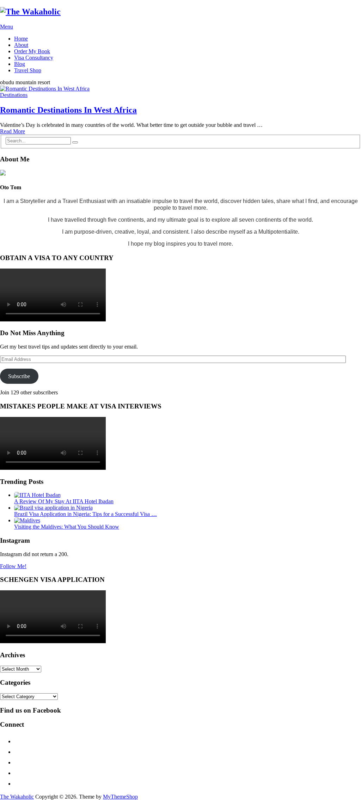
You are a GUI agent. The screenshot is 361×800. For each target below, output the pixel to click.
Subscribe (19, 376)
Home (21, 39)
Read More (12, 131)
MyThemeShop (120, 797)
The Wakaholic (17, 797)
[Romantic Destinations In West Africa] (180, 89)
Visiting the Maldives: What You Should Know (66, 527)
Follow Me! (13, 566)
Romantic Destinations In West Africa (68, 110)
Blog (19, 64)
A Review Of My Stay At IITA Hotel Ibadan (64, 501)
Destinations (13, 95)
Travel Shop (27, 70)
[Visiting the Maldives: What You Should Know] (27, 520)
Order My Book (32, 51)
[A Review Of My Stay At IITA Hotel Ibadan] (37, 495)
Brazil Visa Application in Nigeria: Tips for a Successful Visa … (85, 514)
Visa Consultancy (33, 58)
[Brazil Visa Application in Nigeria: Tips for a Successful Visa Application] (53, 508)
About (21, 45)
